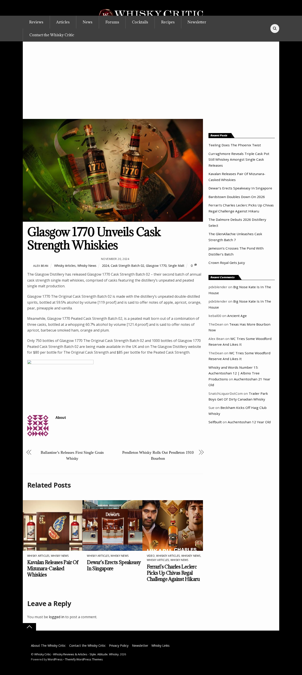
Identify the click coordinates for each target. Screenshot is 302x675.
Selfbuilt (215, 422)
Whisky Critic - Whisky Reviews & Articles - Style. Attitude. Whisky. (76, 654)
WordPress (55, 659)
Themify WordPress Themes (84, 659)
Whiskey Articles (168, 556)
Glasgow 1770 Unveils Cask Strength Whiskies (94, 238)
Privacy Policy (118, 645)
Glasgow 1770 (156, 265)
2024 (105, 265)
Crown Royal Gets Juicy (226, 262)
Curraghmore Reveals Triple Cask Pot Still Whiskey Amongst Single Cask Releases (238, 159)
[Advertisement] (151, 86)
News (87, 22)
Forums (112, 22)
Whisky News (86, 265)
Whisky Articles (65, 265)
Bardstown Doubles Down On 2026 (236, 196)
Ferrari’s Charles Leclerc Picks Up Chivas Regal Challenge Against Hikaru (173, 573)
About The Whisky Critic (48, 645)
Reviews (36, 22)
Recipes (168, 22)
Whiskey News (191, 556)
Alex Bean (40, 266)
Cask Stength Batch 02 (127, 265)
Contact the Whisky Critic (51, 34)
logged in (56, 616)
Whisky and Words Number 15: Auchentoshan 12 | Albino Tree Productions (234, 373)
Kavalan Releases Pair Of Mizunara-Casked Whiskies (52, 568)
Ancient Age (237, 315)
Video (151, 556)
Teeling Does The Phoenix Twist (234, 145)
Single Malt (176, 265)
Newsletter (196, 22)
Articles (63, 22)
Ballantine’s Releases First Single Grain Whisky (72, 455)
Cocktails (140, 22)
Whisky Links (160, 645)
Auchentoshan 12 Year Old (249, 422)
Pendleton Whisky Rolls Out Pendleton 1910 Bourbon (157, 455)
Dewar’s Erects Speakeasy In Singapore (240, 188)
